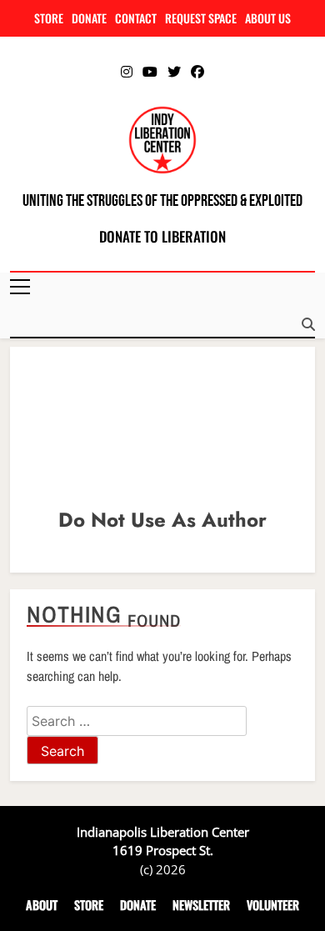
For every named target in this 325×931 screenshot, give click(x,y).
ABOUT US (268, 18)
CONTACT (136, 18)
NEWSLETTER (201, 904)
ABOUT (42, 904)
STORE (48, 18)
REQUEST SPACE (201, 18)
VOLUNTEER (273, 904)
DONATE (89, 18)
